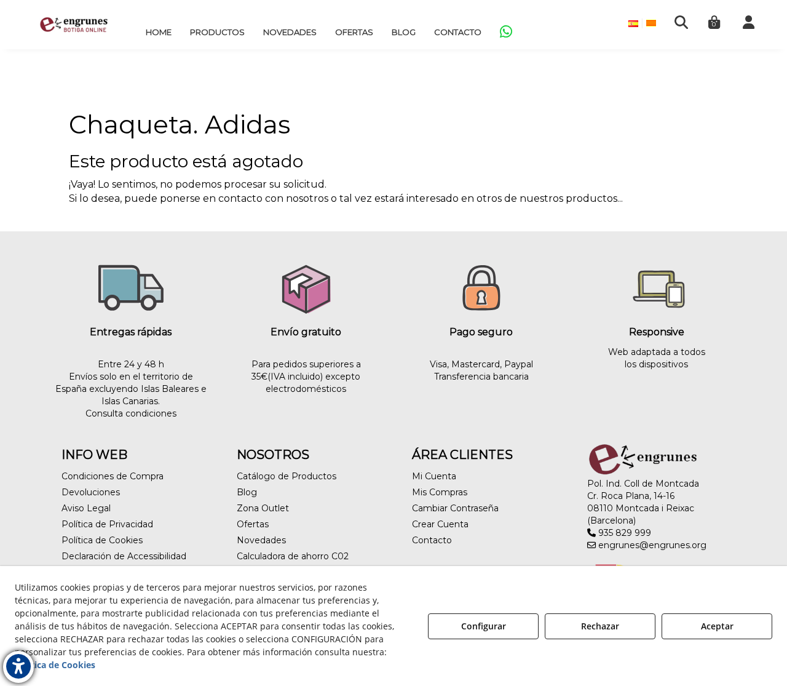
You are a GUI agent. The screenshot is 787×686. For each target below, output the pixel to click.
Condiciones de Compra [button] (112, 476)
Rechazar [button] (600, 626)
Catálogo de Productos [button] (286, 476)
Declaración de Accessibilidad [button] (123, 556)
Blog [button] (247, 492)
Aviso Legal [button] (86, 508)
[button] (73, 24)
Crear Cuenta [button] (440, 524)
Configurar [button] (483, 626)
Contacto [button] (432, 540)
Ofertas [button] (253, 524)
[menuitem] (158, 32)
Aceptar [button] (717, 626)
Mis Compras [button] (439, 492)
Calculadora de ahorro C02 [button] (293, 556)
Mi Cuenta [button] (434, 476)
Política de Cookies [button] (102, 540)
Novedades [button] (261, 540)
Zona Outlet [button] (263, 508)
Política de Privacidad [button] (107, 524)
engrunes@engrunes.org (651, 545)
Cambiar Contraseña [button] (455, 508)
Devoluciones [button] (90, 492)
